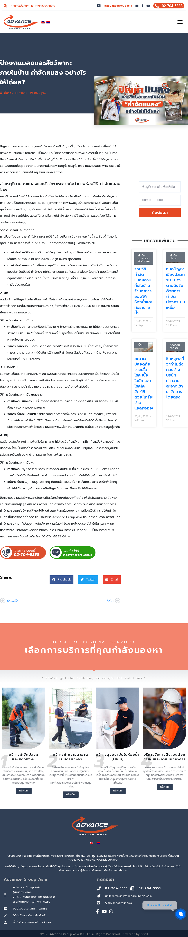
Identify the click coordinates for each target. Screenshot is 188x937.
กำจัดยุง (36, 272)
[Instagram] (111, 911)
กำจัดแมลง (56, 856)
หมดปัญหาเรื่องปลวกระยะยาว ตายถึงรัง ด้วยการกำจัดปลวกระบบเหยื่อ (175, 288)
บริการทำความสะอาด (144, 856)
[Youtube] (148, 5)
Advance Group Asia (64, 934)
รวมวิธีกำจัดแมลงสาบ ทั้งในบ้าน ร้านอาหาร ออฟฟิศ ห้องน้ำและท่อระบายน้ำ (143, 291)
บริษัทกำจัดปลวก (94, 517)
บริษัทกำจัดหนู (108, 482)
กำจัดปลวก (43, 856)
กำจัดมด (67, 352)
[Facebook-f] (142, 5)
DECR (144, 934)
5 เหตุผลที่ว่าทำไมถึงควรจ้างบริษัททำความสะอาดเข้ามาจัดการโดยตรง (175, 378)
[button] (180, 22)
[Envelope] (137, 5)
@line (66, 536)
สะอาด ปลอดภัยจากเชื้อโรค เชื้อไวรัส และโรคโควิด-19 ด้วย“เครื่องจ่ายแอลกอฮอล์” (145, 383)
